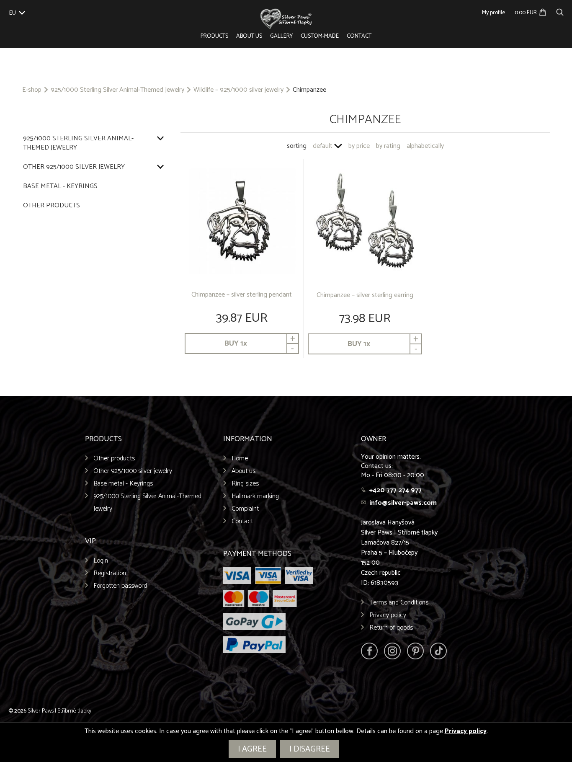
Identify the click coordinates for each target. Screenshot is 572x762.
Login (100, 560)
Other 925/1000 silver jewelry (74, 167)
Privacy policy (387, 615)
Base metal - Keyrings (60, 186)
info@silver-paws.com (403, 503)
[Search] (560, 11)
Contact (359, 36)
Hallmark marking (255, 496)
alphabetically (425, 146)
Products (214, 36)
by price (359, 146)
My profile (493, 13)
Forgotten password (120, 586)
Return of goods (391, 627)
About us (249, 36)
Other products (51, 205)
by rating (388, 146)
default (322, 146)
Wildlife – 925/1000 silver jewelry (238, 90)
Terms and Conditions (398, 602)
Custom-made (320, 36)
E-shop (31, 90)
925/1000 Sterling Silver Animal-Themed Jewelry (117, 90)
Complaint (245, 508)
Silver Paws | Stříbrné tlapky (59, 711)
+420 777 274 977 (395, 490)
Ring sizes (245, 483)
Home (240, 458)
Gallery (281, 36)
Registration (109, 573)
